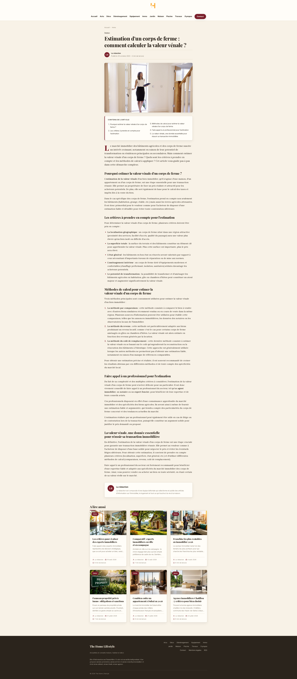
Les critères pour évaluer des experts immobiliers (105, 540)
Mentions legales (195, 650)
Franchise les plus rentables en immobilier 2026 (187, 540)
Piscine (169, 16)
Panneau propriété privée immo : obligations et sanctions (108, 600)
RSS (205, 650)
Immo (144, 16)
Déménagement (120, 16)
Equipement (135, 16)
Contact (200, 16)
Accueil (94, 16)
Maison (161, 16)
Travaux (178, 16)
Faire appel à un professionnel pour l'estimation (170, 130)
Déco (109, 16)
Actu (102, 16)
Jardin (152, 16)
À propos (188, 16)
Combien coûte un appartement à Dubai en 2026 (148, 600)
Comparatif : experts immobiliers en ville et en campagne (143, 541)
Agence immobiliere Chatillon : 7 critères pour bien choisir (188, 600)
